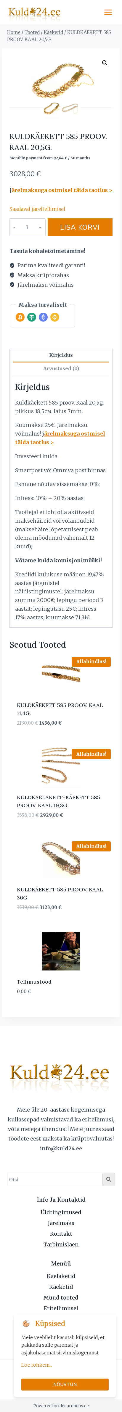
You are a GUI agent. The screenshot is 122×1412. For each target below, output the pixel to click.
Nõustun (65, 1384)
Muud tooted (61, 1297)
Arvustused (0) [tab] (61, 368)
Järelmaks (61, 1223)
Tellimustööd (34, 981)
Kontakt (61, 1233)
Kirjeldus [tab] (61, 355)
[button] (104, 63)
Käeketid (61, 1286)
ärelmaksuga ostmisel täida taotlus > (62, 190)
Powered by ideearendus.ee (61, 1405)
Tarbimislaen (61, 1244)
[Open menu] (108, 12)
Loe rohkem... (36, 1365)
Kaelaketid (61, 1276)
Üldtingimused (61, 1212)
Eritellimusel (61, 1308)
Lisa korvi (80, 227)
